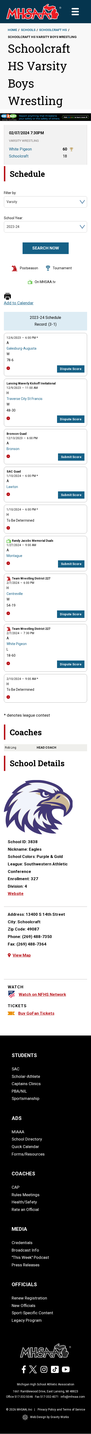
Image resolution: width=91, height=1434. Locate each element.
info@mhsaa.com (73, 1396)
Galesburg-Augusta (21, 348)
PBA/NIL (19, 1091)
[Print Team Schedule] (7, 297)
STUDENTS (24, 1055)
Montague (14, 556)
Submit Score (71, 457)
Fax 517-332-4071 (47, 1396)
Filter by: (10, 193)
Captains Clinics (26, 1083)
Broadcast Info (25, 1250)
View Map (22, 955)
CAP (15, 1187)
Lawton (12, 487)
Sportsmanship (25, 1098)
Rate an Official (25, 1209)
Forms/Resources (28, 1154)
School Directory (27, 1139)
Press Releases (26, 1264)
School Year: (13, 218)
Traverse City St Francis (24, 399)
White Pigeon (17, 644)
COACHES (23, 1174)
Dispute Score (71, 369)
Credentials (22, 1242)
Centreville (15, 594)
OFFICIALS (24, 1284)
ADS (17, 1118)
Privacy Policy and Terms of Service (61, 1409)
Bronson (13, 449)
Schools (28, 30)
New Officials (23, 1305)
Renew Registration (29, 1298)
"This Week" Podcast (30, 1257)
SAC (15, 1068)
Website (16, 893)
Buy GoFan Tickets (36, 1013)
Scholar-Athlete (26, 1076)
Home (12, 30)
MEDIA (19, 1229)
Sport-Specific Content (32, 1312)
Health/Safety (24, 1202)
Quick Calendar (25, 1146)
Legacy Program (27, 1320)
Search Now (45, 248)
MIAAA (18, 1131)
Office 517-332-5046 (19, 1396)
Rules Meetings (26, 1194)
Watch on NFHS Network (42, 994)
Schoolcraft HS (53, 30)
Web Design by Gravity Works (49, 1417)
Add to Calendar (18, 303)
